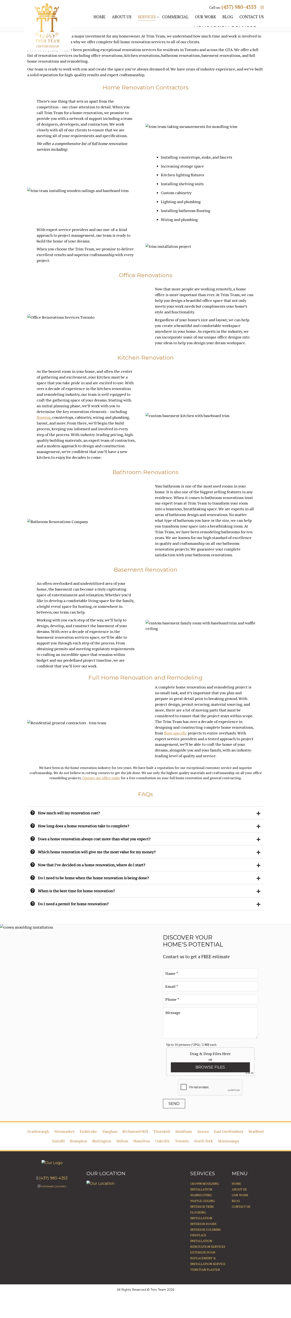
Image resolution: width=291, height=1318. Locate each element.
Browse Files (210, 1067)
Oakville (162, 1140)
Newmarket (64, 1131)
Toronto (182, 1140)
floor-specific (175, 733)
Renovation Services (207, 1247)
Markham (183, 1131)
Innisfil (58, 1140)
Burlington (101, 1140)
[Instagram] (262, 7)
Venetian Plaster (205, 1270)
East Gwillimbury (228, 1131)
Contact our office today (101, 778)
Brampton (78, 1140)
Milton (122, 1140)
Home (236, 1184)
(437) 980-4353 (239, 7)
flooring (43, 417)
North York (203, 1140)
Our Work (240, 1195)
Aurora (203, 1131)
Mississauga (228, 1140)
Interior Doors (203, 1224)
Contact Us (241, 1207)
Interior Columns (205, 1230)
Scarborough (38, 1131)
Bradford (256, 1131)
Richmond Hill (135, 1131)
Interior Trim (202, 1207)
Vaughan (109, 1131)
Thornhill (161, 1131)
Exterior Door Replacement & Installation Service (207, 1258)
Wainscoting (201, 1195)
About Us (239, 1189)
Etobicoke (88, 1131)
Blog (236, 1201)
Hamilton (141, 1140)
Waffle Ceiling (202, 1201)
